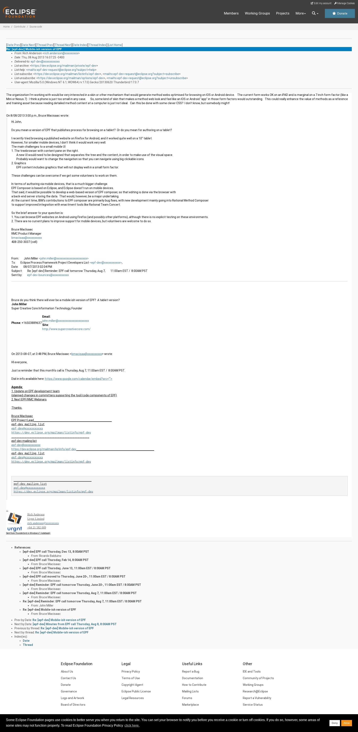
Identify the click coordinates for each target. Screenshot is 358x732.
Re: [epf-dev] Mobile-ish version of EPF (49, 609)
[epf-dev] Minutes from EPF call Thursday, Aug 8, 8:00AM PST (75, 624)
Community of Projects (258, 678)
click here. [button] (132, 725)
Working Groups (257, 13)
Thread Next (63, 45)
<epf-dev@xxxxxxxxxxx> (106, 262)
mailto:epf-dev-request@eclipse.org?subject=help (61, 69)
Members (231, 13)
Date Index (80, 45)
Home (6, 26)
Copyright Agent (132, 684)
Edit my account (322, 3)
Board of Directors (73, 704)
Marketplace (190, 704)
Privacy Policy (131, 671)
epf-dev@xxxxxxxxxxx (45, 61)
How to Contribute (194, 684)
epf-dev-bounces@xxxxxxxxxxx (48, 275)
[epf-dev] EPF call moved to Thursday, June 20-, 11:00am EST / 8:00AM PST (74, 576)
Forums (187, 698)
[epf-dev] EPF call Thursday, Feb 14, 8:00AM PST (56, 560)
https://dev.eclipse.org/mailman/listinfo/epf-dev (67, 74)
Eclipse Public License (136, 691)
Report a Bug (190, 671)
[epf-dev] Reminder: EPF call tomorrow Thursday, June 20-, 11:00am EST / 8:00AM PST (82, 584)
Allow (346, 723)
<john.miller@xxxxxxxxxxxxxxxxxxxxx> (64, 258)
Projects (282, 13)
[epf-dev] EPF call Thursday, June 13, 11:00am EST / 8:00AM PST (67, 568)
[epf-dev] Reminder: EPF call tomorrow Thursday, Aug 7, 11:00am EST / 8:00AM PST (80, 593)
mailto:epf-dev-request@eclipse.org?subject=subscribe (141, 74)
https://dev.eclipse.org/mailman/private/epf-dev (63, 65)
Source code (36, 26)
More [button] (300, 13)
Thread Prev (45, 45)
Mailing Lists (190, 691)
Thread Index (97, 45)
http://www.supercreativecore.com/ (66, 329)
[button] (315, 13)
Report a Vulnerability (257, 698)
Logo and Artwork (72, 698)
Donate (341, 13)
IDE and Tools (252, 671)
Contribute (19, 26)
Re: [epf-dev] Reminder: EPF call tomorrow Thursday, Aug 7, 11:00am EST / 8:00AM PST (82, 601)
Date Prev (13, 45)
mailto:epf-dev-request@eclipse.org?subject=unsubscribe (147, 78)
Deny (335, 723)
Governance (69, 691)
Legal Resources (133, 698)
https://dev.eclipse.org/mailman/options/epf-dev (71, 78)
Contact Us (68, 678)
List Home (115, 45)
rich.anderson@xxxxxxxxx (61, 53)
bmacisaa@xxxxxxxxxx (26, 237)
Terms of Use (131, 678)
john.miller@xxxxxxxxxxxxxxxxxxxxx (65, 320)
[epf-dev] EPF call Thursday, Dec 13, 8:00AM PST (56, 551)
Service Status (253, 704)
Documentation (192, 678)
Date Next (28, 45)
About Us (67, 671)
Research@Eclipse (255, 691)
